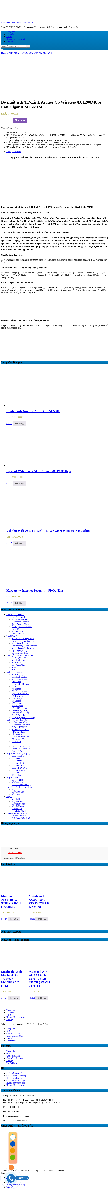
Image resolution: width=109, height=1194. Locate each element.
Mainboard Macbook (20, 622)
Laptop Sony (17, 773)
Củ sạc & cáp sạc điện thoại (23, 641)
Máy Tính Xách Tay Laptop (18, 753)
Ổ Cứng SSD (17, 686)
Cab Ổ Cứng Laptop (20, 715)
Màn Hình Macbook (20, 619)
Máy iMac (16, 794)
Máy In (9, 796)
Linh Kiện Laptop (14, 672)
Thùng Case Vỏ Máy (21, 722)
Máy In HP (16, 799)
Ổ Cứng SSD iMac (20, 658)
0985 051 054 (15, 852)
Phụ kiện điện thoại (14, 636)
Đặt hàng (19, 423)
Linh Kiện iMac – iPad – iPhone (20, 655)
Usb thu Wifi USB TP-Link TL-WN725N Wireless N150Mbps (48, 530)
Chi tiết (9, 423)
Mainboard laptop (19, 679)
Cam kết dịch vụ (13, 1033)
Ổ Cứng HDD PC (19, 727)
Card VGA (16, 741)
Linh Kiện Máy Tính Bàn (17, 720)
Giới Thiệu (11, 1031)
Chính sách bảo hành (15, 1073)
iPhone (15, 667)
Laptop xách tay (18, 756)
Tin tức (9, 36)
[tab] (57, 151)
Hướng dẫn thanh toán (15, 1083)
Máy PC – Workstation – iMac (19, 787)
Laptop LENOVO (19, 768)
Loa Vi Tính (17, 744)
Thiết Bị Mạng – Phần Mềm (18, 813)
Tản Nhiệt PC (17, 734)
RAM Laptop (17, 674)
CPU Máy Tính (18, 732)
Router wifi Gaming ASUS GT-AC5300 (33, 411)
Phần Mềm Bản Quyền (21, 818)
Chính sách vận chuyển (16, 1080)
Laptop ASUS (18, 763)
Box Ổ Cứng (17, 751)
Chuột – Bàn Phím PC (21, 749)
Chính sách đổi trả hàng (16, 1076)
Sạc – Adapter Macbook (22, 624)
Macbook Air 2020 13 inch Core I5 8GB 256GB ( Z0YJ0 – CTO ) (39, 979)
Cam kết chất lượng (14, 1036)
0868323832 (23, 1178)
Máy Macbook (12, 777)
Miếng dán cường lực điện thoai (25, 648)
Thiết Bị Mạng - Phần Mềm (21, 53)
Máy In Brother (18, 804)
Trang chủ (10, 32)
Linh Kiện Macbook (15, 614)
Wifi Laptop (17, 703)
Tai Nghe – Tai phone (21, 746)
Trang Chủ (10, 1029)
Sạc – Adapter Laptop (21, 693)
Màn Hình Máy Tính (20, 737)
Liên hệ (9, 41)
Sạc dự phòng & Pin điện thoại (25, 646)
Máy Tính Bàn (18, 792)
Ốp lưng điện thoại (20, 650)
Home (3, 53)
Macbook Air (17, 782)
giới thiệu (10, 34)
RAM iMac (16, 662)
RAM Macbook (18, 629)
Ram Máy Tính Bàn (20, 729)
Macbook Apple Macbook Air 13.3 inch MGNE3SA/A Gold (12, 979)
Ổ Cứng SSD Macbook (22, 626)
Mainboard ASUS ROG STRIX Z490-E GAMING (11, 901)
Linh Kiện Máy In (19, 811)
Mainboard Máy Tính (21, 725)
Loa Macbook (18, 634)
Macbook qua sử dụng (21, 784)
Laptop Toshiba (18, 770)
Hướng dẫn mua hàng (15, 39)
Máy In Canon (18, 801)
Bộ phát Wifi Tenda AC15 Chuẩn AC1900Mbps (38, 471)
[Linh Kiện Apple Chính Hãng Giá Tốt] (21, 20)
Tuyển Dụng (11, 1041)
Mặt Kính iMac (18, 665)
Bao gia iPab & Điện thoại (23, 638)
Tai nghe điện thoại (20, 653)
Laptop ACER (18, 765)
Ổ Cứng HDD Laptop (21, 684)
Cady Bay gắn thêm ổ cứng (23, 717)
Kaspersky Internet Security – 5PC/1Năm (34, 590)
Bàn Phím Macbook (20, 617)
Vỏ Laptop (16, 701)
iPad (13, 670)
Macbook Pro (17, 780)
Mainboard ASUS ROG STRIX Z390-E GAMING (39, 901)
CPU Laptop (17, 681)
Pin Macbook (17, 631)
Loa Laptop (17, 698)
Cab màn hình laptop (20, 713)
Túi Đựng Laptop (19, 696)
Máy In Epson (18, 806)
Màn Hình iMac (18, 660)
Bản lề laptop (17, 705)
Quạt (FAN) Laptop (20, 710)
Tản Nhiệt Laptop (19, 708)
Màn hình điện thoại (20, 643)
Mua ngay (20, 120)
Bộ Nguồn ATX (18, 739)
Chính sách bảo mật (14, 1078)
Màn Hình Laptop (19, 677)
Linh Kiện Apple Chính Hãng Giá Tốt (17, 23)
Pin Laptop (16, 689)
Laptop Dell (17, 761)
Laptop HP (16, 758)
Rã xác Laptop (18, 775)
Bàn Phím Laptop (19, 691)
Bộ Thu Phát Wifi (43, 53)
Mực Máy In (17, 808)
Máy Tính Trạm (18, 789)
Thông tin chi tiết (13, 151)
